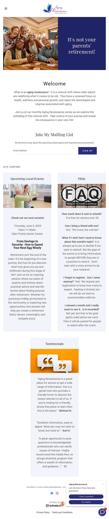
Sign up (88, 151)
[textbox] (43, 150)
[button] (11, 8)
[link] (54, 8)
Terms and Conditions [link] (62, 512)
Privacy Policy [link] (43, 512)
